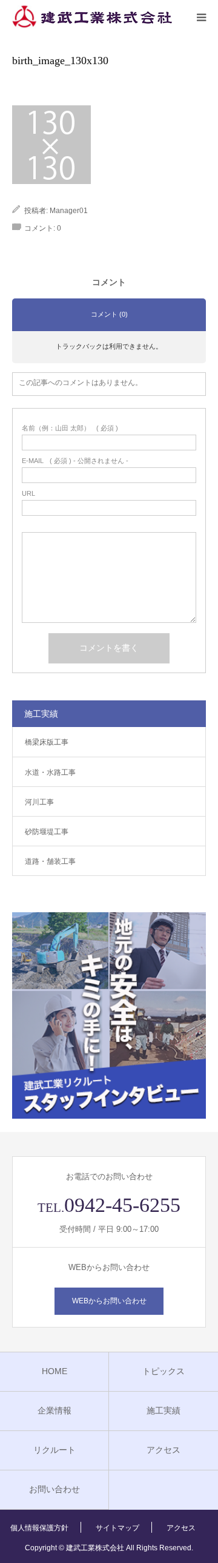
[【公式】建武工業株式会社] (92, 16)
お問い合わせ (54, 1489)
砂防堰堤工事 (46, 832)
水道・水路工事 (50, 772)
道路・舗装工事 (50, 861)
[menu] (201, 17)
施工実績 (163, 1410)
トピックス (163, 1371)
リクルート (54, 1450)
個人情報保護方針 (39, 1528)
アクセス (163, 1450)
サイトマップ (117, 1528)
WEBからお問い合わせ (109, 1301)
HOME (54, 1371)
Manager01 (69, 210)
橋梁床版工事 (46, 742)
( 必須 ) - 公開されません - (75, 461)
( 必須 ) (70, 428)
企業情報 (54, 1410)
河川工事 (39, 802)
